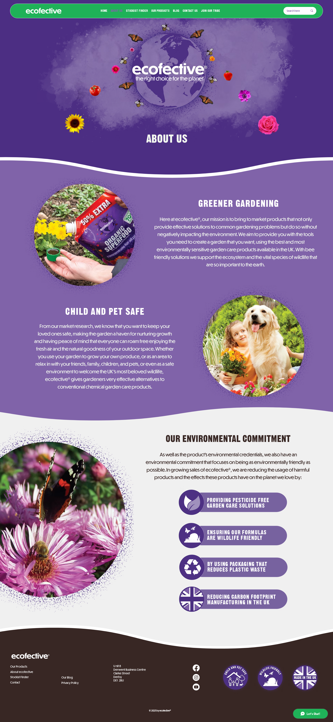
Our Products (18, 666)
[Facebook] (196, 667)
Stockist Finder (19, 677)
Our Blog (67, 677)
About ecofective (21, 672)
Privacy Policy (70, 683)
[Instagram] (196, 677)
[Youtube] (196, 687)
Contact (15, 682)
